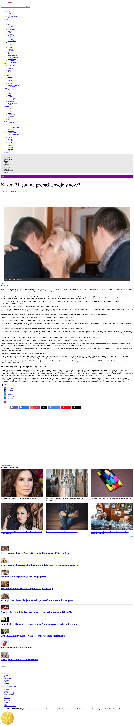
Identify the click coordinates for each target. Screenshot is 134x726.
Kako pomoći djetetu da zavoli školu (19, 659)
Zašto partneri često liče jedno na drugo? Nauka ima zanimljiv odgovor (37, 600)
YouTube (67, 407)
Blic (84, 298)
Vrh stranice (6, 670)
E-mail (9, 402)
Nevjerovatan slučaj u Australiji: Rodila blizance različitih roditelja (35, 553)
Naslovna (7, 11)
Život (5, 162)
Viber (9, 392)
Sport (5, 42)
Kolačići (6, 696)
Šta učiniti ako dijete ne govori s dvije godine (23, 576)
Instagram (36, 407)
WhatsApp (10, 396)
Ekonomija (7, 64)
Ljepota (6, 164)
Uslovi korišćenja (9, 694)
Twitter (6, 702)
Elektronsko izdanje (10, 706)
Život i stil (7, 88)
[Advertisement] (55, 424)
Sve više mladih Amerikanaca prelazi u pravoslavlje (27, 588)
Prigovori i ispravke (6, 465)
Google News (55, 407)
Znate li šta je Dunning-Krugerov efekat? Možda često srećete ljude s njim (39, 624)
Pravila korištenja (9, 693)
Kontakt (6, 689)
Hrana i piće (7, 166)
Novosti (6, 19)
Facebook (10, 388)
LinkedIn (10, 398)
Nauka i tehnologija (10, 132)
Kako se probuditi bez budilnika (17, 647)
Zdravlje (6, 161)
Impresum (7, 698)
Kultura (6, 75)
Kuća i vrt (7, 167)
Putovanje (7, 169)
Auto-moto (7, 121)
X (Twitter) (10, 390)
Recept (6, 172)
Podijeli (5, 385)
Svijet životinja (8, 170)
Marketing (7, 691)
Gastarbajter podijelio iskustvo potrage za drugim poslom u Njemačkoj (37, 612)
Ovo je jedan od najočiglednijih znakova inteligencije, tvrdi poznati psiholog (39, 565)
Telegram (10, 394)
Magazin (6, 106)
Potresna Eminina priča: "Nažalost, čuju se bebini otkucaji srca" (34, 635)
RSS (5, 704)
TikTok (78, 407)
